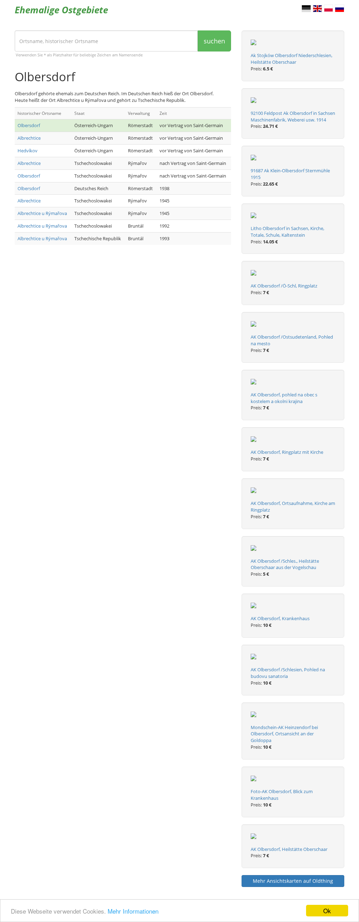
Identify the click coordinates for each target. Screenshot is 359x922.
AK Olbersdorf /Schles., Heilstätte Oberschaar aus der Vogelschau (285, 564)
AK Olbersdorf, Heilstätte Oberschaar (289, 849)
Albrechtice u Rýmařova (42, 213)
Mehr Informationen (133, 911)
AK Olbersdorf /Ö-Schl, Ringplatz (284, 286)
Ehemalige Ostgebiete (61, 10)
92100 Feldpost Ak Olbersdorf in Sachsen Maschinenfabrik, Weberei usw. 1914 (293, 116)
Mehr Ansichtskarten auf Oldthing (293, 881)
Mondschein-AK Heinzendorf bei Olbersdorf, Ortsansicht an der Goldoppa (284, 734)
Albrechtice (29, 138)
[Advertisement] (123, 306)
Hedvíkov (28, 150)
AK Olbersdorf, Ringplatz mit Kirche (287, 452)
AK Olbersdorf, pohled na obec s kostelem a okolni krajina (284, 397)
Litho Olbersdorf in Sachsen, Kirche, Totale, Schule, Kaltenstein (287, 231)
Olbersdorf (29, 125)
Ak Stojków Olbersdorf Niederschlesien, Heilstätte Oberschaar (291, 58)
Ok (327, 910)
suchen (214, 41)
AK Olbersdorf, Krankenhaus (280, 618)
